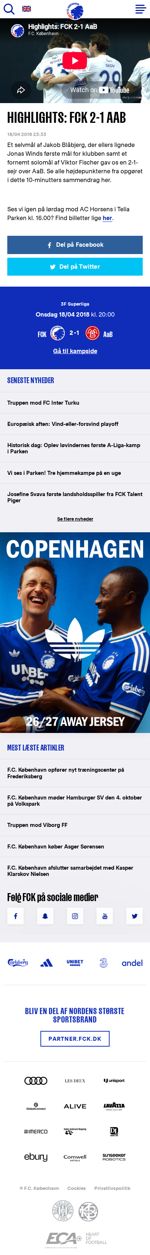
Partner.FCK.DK (75, 1039)
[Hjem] (75, 11)
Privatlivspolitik (112, 1188)
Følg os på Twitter (134, 916)
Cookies (76, 1188)
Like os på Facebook (15, 916)
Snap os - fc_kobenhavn (45, 916)
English (28, 9)
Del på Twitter (79, 266)
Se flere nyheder (75, 519)
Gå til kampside (75, 351)
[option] (75, 60)
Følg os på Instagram (75, 916)
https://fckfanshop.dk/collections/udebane (67, 536)
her (107, 218)
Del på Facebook (80, 244)
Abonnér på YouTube (104, 916)
